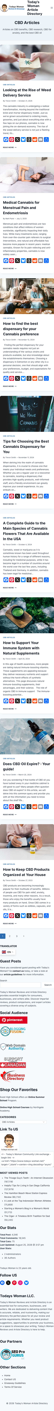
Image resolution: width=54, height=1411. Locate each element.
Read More (9, 147)
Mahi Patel (10, 219)
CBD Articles (9, 85)
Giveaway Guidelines (15, 1383)
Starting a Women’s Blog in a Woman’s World (26, 1208)
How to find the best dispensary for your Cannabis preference (21, 328)
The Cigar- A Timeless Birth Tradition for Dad (27, 1216)
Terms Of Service (13, 1387)
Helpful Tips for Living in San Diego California (27, 1185)
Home (7, 1375)
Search (3, 980)
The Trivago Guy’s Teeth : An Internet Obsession (28, 1178)
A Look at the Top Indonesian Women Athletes (27, 1201)
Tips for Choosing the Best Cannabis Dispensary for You (26, 446)
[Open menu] (51, 8)
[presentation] (27, 63)
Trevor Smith (11, 101)
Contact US (10, 1379)
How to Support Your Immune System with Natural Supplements (21, 648)
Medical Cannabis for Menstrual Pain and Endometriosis (21, 207)
